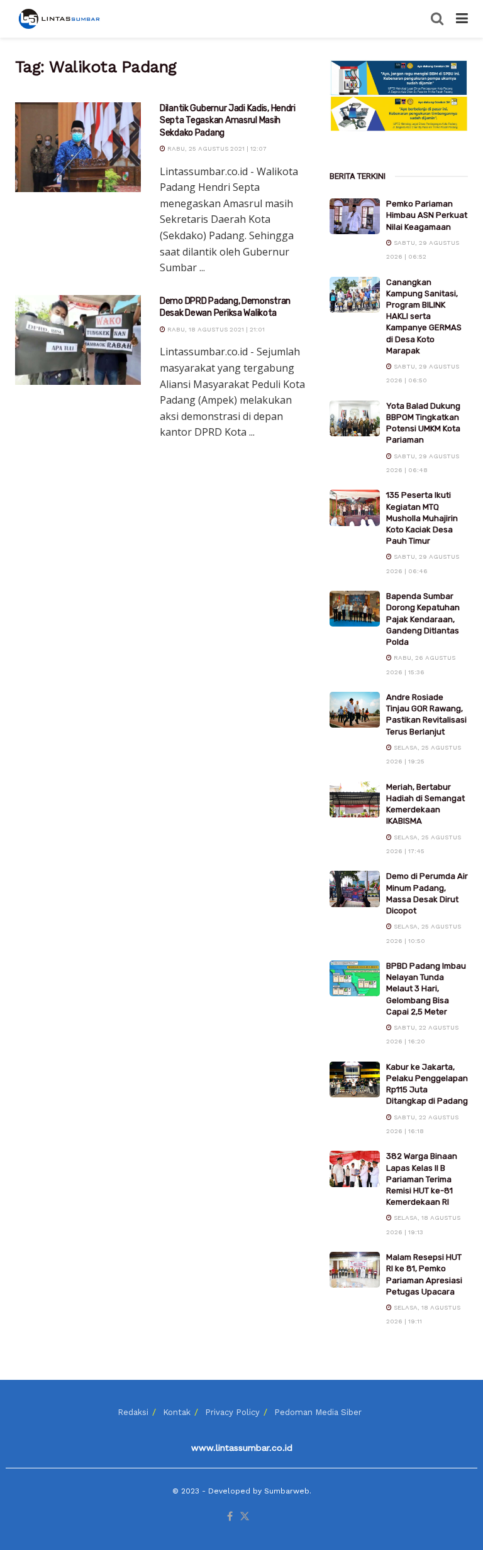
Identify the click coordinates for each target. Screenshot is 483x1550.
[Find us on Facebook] (230, 1517)
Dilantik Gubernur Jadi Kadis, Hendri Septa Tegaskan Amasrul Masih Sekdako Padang (228, 120)
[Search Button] (437, 19)
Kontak (177, 1412)
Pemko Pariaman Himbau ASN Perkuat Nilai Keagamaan (426, 215)
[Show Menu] (462, 19)
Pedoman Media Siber (318, 1412)
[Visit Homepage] (60, 18)
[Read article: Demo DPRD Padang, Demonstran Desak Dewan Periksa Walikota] (78, 340)
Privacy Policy (232, 1412)
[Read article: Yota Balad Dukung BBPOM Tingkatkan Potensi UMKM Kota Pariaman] (355, 418)
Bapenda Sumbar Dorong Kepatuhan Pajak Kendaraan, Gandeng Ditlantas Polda (423, 619)
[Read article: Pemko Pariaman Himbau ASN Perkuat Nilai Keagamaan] (355, 216)
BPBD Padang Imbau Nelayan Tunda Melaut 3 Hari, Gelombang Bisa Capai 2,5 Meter (426, 988)
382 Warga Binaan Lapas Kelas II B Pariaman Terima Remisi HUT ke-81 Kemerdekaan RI (421, 1179)
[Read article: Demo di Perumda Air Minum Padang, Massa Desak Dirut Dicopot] (355, 889)
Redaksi (133, 1412)
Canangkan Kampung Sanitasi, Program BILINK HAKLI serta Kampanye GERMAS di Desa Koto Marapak (424, 316)
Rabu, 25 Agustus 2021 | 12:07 (216, 148)
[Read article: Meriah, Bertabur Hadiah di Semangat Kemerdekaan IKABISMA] (355, 799)
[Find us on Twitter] (245, 1517)
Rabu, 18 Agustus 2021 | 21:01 (215, 329)
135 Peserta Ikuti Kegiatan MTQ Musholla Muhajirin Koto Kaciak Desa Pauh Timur (422, 518)
